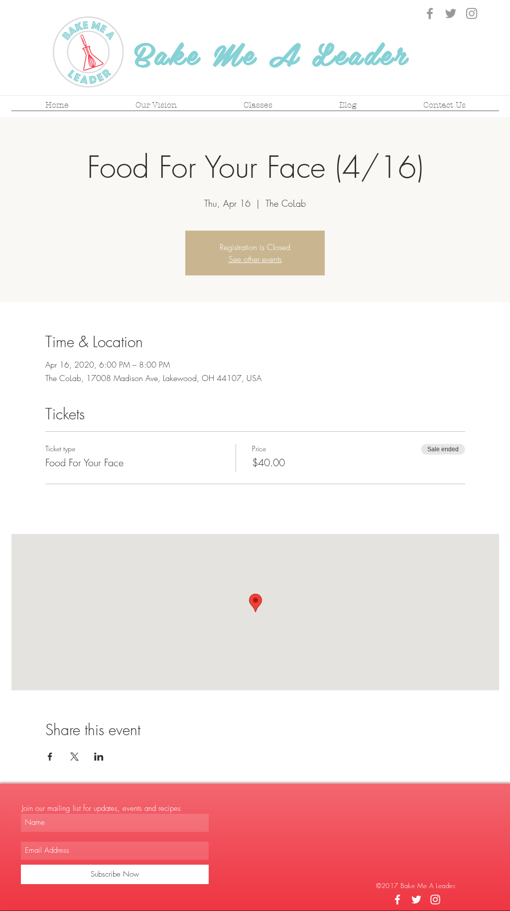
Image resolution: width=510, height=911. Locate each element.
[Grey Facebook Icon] (429, 13)
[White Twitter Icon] (416, 899)
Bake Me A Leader (271, 53)
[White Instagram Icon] (435, 899)
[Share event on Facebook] (50, 757)
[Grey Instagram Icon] (471, 13)
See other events (255, 259)
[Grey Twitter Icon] (450, 13)
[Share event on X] (74, 757)
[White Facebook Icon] (397, 899)
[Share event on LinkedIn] (99, 757)
